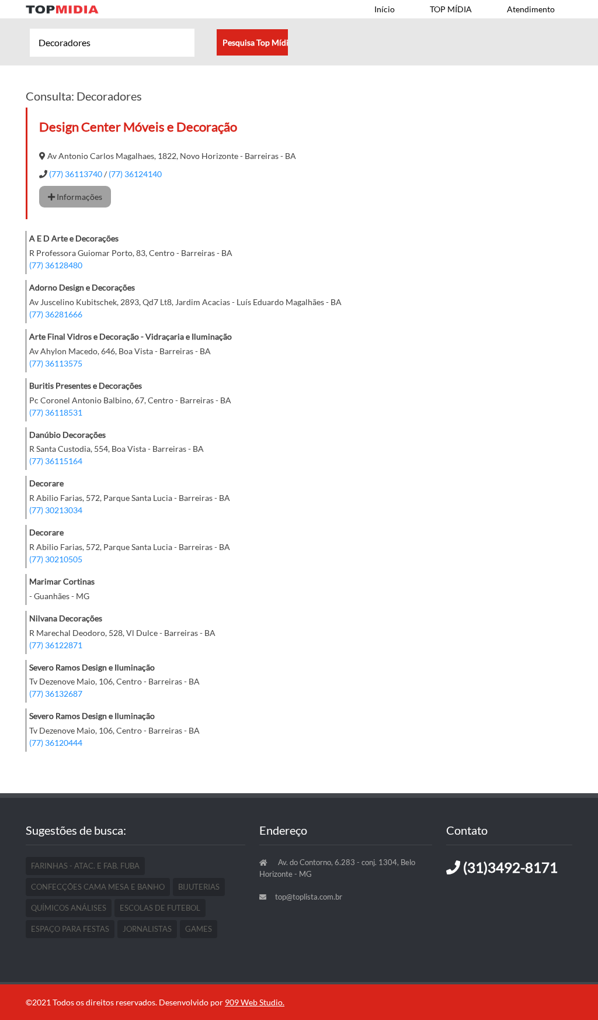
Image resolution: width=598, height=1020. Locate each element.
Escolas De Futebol (160, 907)
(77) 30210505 (55, 559)
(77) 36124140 (135, 174)
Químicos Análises (68, 907)
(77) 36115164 (55, 461)
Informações (78, 197)
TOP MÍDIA (451, 9)
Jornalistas (147, 928)
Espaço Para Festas (70, 928)
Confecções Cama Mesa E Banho (98, 886)
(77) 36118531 (55, 412)
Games (198, 928)
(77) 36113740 (75, 174)
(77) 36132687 (55, 694)
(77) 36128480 (55, 265)
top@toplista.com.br (308, 896)
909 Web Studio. (254, 1002)
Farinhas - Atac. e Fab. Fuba (85, 865)
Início (384, 9)
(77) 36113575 (55, 363)
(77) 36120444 (55, 743)
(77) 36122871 (55, 645)
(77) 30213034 (55, 510)
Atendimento (531, 9)
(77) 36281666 (55, 314)
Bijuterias (199, 886)
